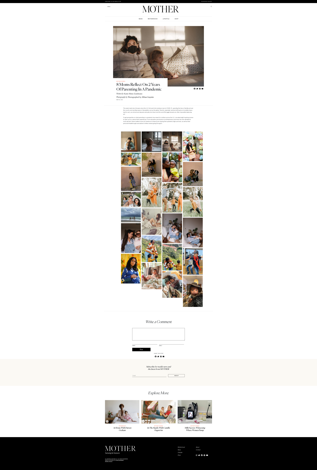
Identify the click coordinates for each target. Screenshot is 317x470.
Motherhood (153, 19)
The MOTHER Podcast (206, 1)
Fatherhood (122, 426)
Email (160, 345)
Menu (108, 6)
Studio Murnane (119, 460)
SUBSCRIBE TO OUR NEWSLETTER (113, 1)
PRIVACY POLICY (108, 461)
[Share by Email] (202, 89)
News (141, 19)
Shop (176, 19)
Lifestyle (166, 19)
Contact (198, 450)
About (197, 447)
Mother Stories (158, 426)
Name (133, 345)
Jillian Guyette (148, 97)
